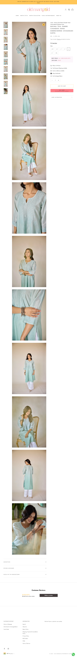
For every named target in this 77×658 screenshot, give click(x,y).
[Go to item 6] (6, 62)
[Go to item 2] (6, 32)
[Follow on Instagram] (8, 648)
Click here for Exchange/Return (11, 626)
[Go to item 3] (6, 40)
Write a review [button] (49, 595)
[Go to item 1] (6, 25)
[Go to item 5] (6, 54)
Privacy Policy (26, 636)
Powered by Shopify (67, 653)
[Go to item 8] (6, 76)
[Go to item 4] (6, 47)
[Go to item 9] (6, 84)
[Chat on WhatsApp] (73, 654)
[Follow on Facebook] (4, 648)
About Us (58, 15)
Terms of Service (26, 643)
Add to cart (62, 86)
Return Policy (25, 629)
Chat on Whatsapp (8, 624)
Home (17, 15)
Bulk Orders (25, 638)
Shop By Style (24, 15)
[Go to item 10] (6, 91)
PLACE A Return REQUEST (48, 15)
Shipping (59, 39)
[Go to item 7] (6, 69)
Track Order (6, 629)
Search (24, 624)
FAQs (24, 641)
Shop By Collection (34, 15)
